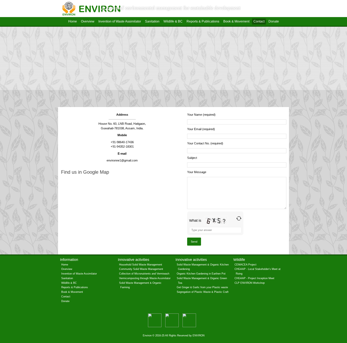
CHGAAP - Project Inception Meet (254, 278)
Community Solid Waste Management (141, 269)
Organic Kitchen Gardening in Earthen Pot (201, 273)
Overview (87, 21)
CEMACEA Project (245, 264)
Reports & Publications (203, 21)
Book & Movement (236, 21)
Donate (273, 21)
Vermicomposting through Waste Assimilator (144, 278)
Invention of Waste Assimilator (119, 21)
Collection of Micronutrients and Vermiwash (144, 273)
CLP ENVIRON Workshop (250, 282)
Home (72, 21)
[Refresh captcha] (238, 218)
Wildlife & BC (173, 21)
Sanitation (152, 21)
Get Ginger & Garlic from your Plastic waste (202, 287)
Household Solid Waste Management (140, 264)
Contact (258, 21)
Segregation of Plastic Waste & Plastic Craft (203, 291)
